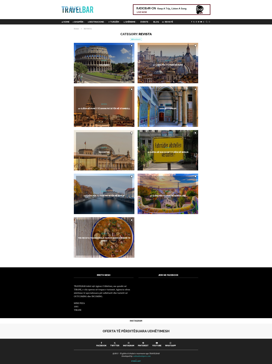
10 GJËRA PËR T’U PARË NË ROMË (168, 65)
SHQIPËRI (78, 22)
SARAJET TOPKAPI (167, 108)
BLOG (156, 22)
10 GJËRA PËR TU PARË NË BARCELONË (168, 196)
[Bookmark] (209, 21)
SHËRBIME (130, 22)
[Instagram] (196, 21)
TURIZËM (114, 22)
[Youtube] (201, 21)
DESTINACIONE (96, 22)
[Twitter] (194, 21)
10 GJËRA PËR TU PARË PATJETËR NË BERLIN (104, 196)
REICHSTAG (104, 152)
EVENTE (144, 22)
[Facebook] (191, 21)
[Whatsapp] (203, 21)
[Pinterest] (198, 21)
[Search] (207, 21)
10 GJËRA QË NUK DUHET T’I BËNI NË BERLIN (167, 152)
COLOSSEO (104, 65)
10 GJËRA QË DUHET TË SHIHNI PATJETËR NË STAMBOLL (104, 108)
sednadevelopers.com (142, 356)
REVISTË (168, 22)
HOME (66, 22)
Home (76, 28)
